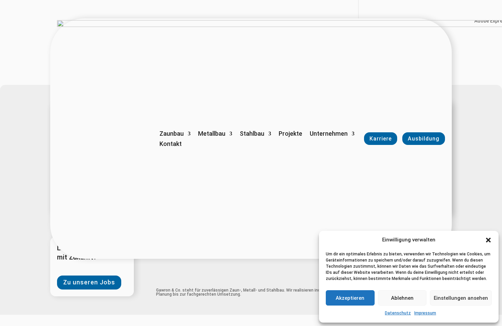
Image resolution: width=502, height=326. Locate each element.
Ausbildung (424, 138)
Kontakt (170, 144)
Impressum (425, 313)
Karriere (380, 138)
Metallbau (211, 134)
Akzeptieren (350, 298)
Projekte (290, 134)
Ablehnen (402, 298)
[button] (488, 240)
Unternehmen (329, 134)
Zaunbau (171, 134)
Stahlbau (252, 134)
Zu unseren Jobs (89, 282)
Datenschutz (398, 313)
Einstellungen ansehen (461, 298)
